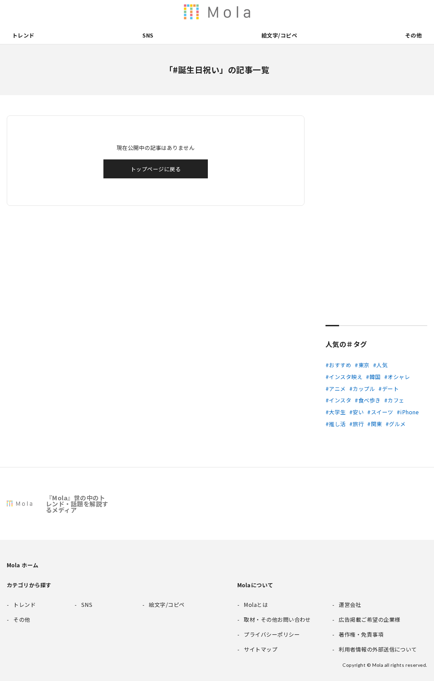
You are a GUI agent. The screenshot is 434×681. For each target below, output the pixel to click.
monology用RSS (236, 11)
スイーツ (382, 412)
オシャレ (399, 377)
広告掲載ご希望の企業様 (379, 11)
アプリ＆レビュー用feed (250, 11)
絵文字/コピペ (279, 35)
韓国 (375, 377)
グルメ (397, 424)
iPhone (409, 412)
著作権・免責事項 (364, 11)
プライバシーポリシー (407, 11)
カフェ (396, 400)
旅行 (358, 424)
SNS (147, 35)
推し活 (337, 424)
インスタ (340, 400)
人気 (382, 365)
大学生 (337, 412)
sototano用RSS (279, 11)
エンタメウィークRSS (293, 11)
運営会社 (350, 11)
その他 (413, 35)
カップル (364, 389)
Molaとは (336, 11)
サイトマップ (421, 11)
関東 (376, 424)
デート (390, 389)
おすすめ (340, 365)
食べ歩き (369, 400)
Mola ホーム (23, 565)
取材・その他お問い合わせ (393, 11)
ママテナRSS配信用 (307, 11)
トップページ (322, 11)
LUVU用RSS (265, 11)
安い (358, 412)
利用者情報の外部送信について (222, 11)
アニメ (337, 389)
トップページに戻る (156, 169)
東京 (363, 365)
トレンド (23, 35)
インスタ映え (345, 377)
